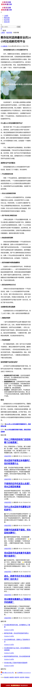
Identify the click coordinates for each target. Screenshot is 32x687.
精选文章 (7, 18)
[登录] (1, 28)
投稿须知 (11, 677)
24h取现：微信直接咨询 (17, 685)
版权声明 (17, 677)
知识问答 (7, 20)
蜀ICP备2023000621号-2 (8, 672)
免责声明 (22, 677)
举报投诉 (27, 677)
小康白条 (5, 46)
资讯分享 (7, 22)
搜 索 (18, 27)
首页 (6, 15)
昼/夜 (4, 30)
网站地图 (6, 677)
